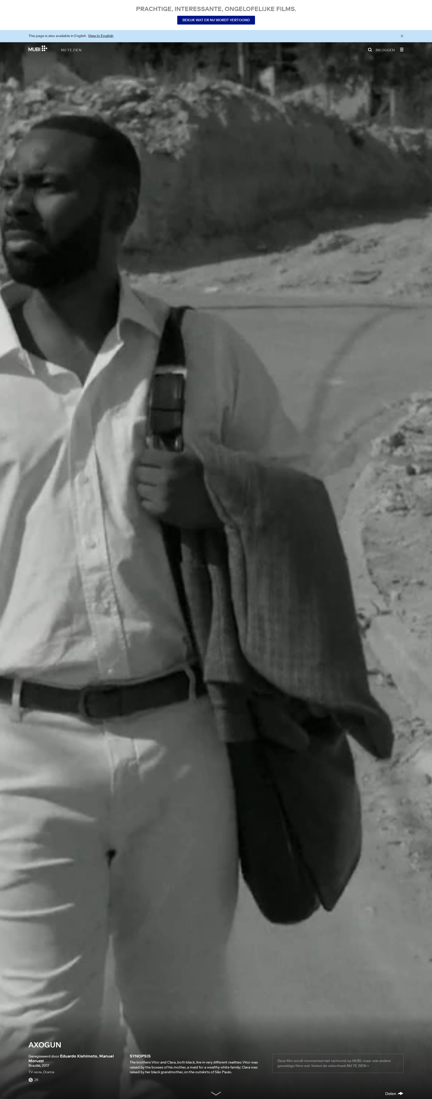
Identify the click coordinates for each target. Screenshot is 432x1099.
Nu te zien (71, 50)
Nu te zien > (358, 1065)
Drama (48, 1072)
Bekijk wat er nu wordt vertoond (216, 20)
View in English (101, 36)
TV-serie (35, 1072)
